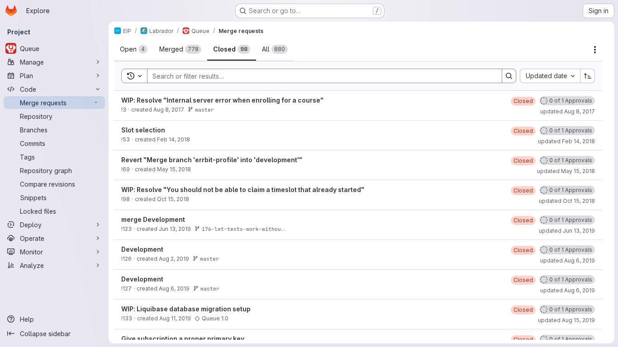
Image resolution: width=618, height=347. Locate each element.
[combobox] (550, 76)
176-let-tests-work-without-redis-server (263, 228)
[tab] (133, 49)
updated (567, 111)
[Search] (509, 76)
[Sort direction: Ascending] (587, 76)
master (204, 109)
